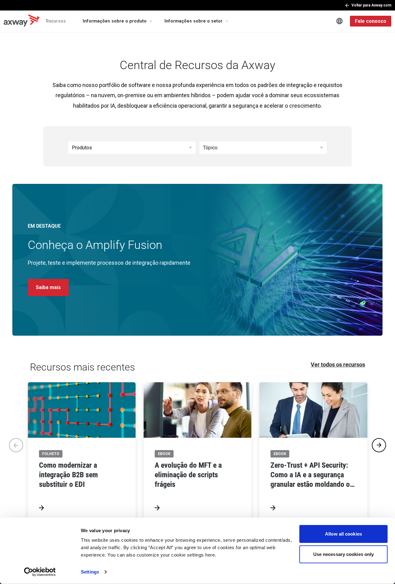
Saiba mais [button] (48, 287)
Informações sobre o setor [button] (193, 21)
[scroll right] (379, 445)
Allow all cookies (343, 533)
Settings (90, 571)
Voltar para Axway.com (371, 5)
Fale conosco (370, 21)
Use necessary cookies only (343, 554)
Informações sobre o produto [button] (115, 21)
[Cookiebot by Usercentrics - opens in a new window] (40, 572)
